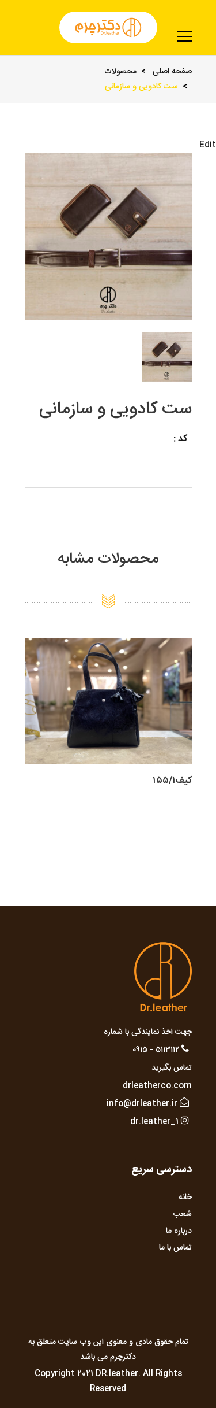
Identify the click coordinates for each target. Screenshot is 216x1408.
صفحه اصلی (172, 72)
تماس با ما (175, 1248)
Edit (207, 145)
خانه (185, 1197)
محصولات (120, 72)
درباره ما (179, 1231)
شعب (182, 1214)
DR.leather (117, 1374)
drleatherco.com (157, 1086)
